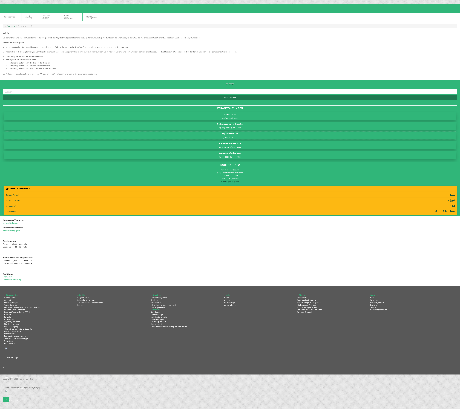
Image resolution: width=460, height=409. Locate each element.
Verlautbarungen (11, 305)
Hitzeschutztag (230, 114)
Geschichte (155, 300)
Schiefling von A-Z (158, 322)
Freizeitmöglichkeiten (159, 317)
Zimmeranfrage (157, 315)
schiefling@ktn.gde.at (230, 181)
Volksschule (302, 298)
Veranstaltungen (157, 319)
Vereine (227, 300)
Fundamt (7, 315)
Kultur (226, 298)
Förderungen (9, 319)
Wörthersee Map (157, 324)
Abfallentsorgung (11, 326)
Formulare (8, 317)
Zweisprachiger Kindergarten (309, 303)
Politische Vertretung (86, 300)
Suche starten (230, 97)
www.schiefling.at (10, 223)
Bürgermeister (83, 298)
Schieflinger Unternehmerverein (164, 305)
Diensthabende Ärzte (12, 331)
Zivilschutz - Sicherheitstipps (16, 338)
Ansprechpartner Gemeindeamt (90, 303)
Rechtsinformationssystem (15, 336)
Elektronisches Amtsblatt (14, 310)
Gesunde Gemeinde (305, 312)
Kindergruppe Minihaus (306, 305)
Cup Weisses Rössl (230, 134)
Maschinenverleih (11, 324)
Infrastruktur (156, 303)
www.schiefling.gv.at (11, 230)
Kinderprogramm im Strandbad (230, 124)
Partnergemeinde (158, 307)
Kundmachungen (11, 303)
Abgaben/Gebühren (12, 322)
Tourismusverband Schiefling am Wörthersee (169, 326)
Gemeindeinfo (10, 298)
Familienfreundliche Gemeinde (309, 310)
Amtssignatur (9, 343)
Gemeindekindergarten (306, 300)
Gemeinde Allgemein (159, 298)
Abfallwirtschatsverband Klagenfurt (18, 329)
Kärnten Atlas (9, 334)
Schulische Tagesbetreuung (308, 307)
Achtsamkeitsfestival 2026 (230, 143)
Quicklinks (8, 341)
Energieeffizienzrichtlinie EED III (17, 312)
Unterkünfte (156, 312)
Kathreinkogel (229, 303)
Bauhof (80, 305)
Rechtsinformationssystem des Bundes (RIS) (22, 307)
